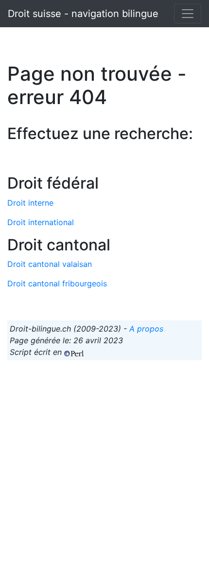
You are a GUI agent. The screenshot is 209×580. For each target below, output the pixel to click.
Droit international (40, 222)
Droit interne (30, 203)
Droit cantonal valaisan (49, 264)
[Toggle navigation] (187, 13)
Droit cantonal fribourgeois (57, 283)
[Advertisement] (104, 472)
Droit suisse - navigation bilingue (83, 13)
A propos (146, 329)
